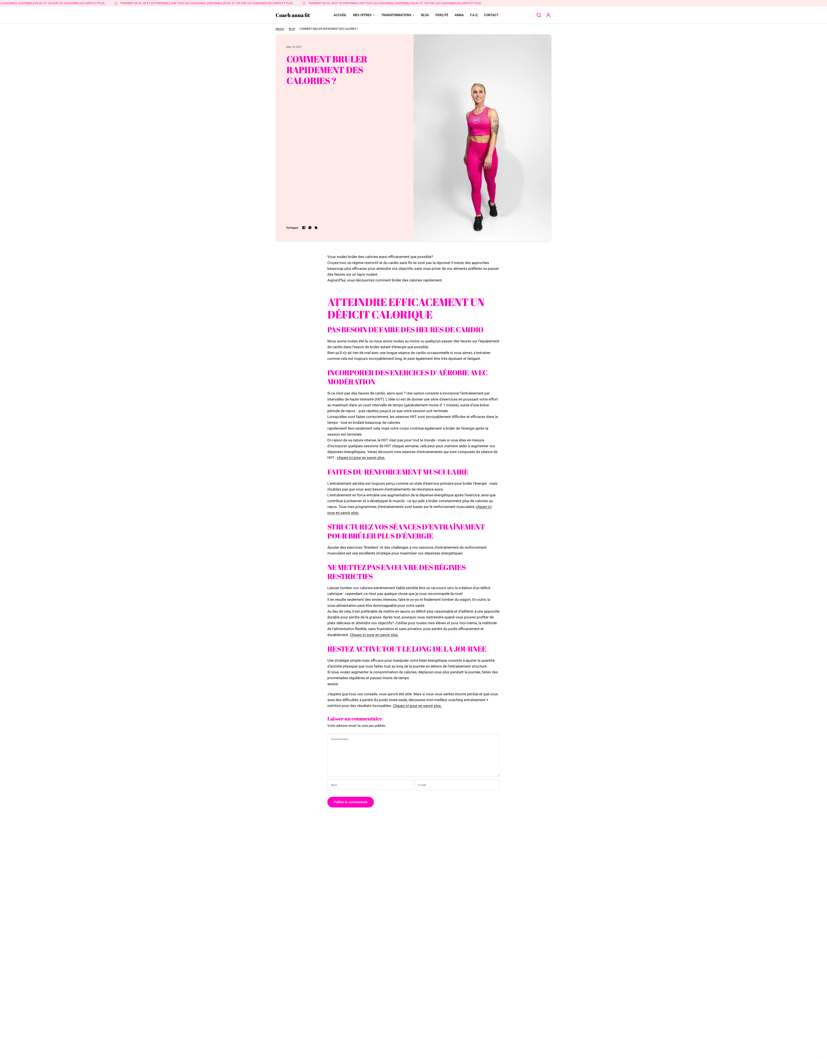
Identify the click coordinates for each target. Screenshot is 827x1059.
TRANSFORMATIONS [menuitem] (396, 15)
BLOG (292, 28)
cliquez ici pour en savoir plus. (361, 457)
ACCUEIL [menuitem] (340, 15)
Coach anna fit (293, 15)
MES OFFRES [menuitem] (362, 15)
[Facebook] (303, 227)
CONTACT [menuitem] (491, 15)
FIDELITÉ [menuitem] (441, 15)
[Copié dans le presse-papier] (316, 227)
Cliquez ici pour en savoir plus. (374, 635)
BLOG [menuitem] (425, 15)
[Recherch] (539, 15)
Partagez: (292, 227)
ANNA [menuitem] (459, 15)
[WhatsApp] (309, 227)
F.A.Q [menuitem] (473, 15)
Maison (280, 28)
